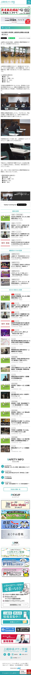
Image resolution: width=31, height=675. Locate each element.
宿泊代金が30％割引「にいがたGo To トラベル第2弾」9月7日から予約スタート (20, 422)
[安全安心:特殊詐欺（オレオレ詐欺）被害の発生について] (5, 297)
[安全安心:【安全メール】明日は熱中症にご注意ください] (5, 413)
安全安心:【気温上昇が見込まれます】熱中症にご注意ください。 (20, 359)
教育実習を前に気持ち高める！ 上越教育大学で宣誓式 (20, 350)
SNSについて (5, 665)
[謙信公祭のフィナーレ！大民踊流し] (5, 448)
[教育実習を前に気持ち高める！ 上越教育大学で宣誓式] (5, 350)
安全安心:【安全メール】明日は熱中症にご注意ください (20, 413)
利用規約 (26, 665)
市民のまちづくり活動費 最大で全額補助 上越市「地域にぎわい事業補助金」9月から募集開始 (20, 315)
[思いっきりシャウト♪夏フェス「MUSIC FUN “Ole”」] (5, 332)
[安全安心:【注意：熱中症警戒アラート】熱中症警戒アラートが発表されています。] (5, 404)
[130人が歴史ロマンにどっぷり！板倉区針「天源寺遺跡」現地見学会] (5, 368)
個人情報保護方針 (19, 665)
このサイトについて (6, 663)
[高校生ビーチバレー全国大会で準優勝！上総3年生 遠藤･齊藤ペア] (5, 306)
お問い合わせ (25, 654)
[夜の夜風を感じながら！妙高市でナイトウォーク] (5, 395)
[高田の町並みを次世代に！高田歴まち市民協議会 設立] (5, 377)
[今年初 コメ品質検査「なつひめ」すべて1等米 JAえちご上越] (5, 430)
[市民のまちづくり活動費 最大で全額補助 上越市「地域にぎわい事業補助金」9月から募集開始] (5, 314)
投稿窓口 (16, 654)
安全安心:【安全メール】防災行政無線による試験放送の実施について (20, 439)
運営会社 (12, 665)
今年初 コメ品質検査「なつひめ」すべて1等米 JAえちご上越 (20, 431)
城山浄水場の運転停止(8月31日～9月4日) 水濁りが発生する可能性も (20, 341)
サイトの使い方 (15, 663)
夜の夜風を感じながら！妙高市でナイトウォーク (20, 395)
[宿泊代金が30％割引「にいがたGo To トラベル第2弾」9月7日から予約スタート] (5, 422)
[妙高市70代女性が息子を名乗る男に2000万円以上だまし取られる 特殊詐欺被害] (5, 323)
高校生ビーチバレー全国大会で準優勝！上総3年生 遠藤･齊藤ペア (20, 306)
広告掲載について (17, 657)
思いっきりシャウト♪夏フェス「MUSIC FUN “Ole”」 (19, 332)
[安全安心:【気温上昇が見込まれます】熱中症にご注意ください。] (5, 359)
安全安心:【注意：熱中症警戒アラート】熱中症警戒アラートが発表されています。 (20, 404)
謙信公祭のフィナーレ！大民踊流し (20, 448)
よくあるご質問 (24, 663)
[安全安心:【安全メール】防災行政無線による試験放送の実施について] (5, 439)
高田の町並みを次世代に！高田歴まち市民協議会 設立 (20, 377)
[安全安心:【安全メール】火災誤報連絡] (5, 386)
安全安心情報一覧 (15, 489)
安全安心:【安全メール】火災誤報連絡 (20, 386)
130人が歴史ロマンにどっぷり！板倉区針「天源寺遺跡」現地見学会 (20, 368)
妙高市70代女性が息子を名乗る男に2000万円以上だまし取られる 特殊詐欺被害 (20, 323)
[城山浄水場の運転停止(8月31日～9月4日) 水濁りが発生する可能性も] (5, 341)
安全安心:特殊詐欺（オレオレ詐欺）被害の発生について (20, 297)
